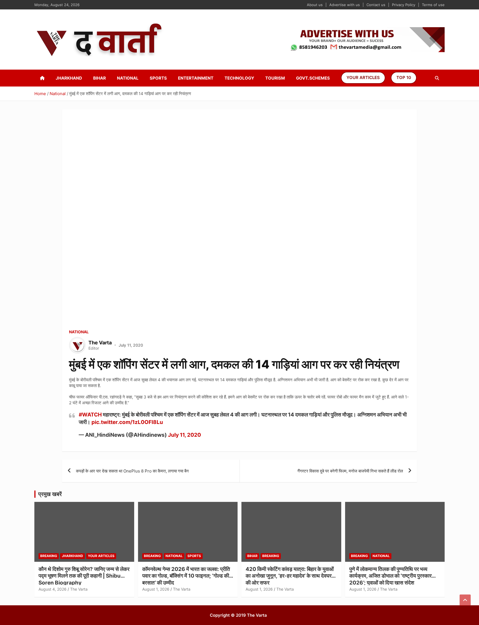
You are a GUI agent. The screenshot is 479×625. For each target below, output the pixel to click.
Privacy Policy (403, 4)
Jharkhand (69, 78)
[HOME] (42, 78)
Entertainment (195, 78)
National (128, 78)
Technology (239, 78)
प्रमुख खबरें (50, 494)
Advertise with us (344, 4)
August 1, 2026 (155, 589)
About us (315, 4)
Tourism (275, 78)
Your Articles (363, 77)
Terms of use (433, 4)
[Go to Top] (465, 600)
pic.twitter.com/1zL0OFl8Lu (127, 422)
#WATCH (90, 414)
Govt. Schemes (313, 78)
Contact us (375, 4)
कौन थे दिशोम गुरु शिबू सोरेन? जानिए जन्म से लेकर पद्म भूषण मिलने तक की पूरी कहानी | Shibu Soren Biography (84, 576)
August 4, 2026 (53, 589)
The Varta (79, 589)
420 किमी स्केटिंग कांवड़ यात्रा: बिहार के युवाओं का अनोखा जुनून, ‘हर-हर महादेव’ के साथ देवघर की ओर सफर (290, 576)
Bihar (99, 78)
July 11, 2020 (184, 435)
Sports (158, 78)
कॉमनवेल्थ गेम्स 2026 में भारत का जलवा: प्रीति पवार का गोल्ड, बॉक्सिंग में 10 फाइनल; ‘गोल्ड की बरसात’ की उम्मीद (186, 576)
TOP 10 (403, 77)
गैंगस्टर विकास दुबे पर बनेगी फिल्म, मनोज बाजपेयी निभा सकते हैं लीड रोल (350, 471)
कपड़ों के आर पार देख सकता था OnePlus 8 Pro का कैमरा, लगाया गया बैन (132, 471)
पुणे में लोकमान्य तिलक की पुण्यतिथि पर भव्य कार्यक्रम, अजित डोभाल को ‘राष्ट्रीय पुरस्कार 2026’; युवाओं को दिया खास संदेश (390, 576)
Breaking (48, 556)
